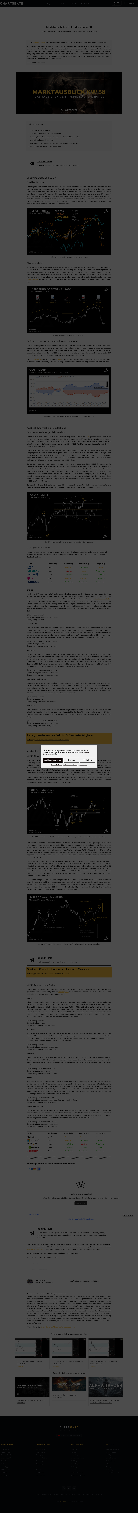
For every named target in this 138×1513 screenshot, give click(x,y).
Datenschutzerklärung (71, 765)
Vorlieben (87, 760)
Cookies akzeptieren (52, 760)
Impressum (83, 765)
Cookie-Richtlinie (56, 765)
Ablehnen (71, 760)
